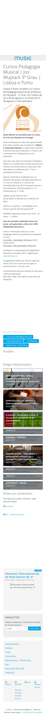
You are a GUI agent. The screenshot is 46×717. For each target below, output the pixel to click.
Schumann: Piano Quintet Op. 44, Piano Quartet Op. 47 (22, 575)
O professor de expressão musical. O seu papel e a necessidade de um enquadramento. (22, 418)
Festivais (9, 672)
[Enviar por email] (26, 357)
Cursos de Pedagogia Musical (19, 337)
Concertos (10, 656)
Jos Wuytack (32, 341)
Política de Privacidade (32, 712)
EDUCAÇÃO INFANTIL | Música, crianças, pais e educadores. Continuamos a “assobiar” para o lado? (23, 379)
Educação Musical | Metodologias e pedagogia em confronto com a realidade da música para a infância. (21, 456)
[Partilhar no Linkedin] (21, 357)
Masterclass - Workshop (16, 345)
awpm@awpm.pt (10, 256)
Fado (7, 652)
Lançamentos (12, 643)
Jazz (7, 664)
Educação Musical (14, 341)
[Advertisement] (23, 27)
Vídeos (8, 648)
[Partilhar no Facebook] (5, 357)
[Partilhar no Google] (15, 357)
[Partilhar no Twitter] (10, 357)
